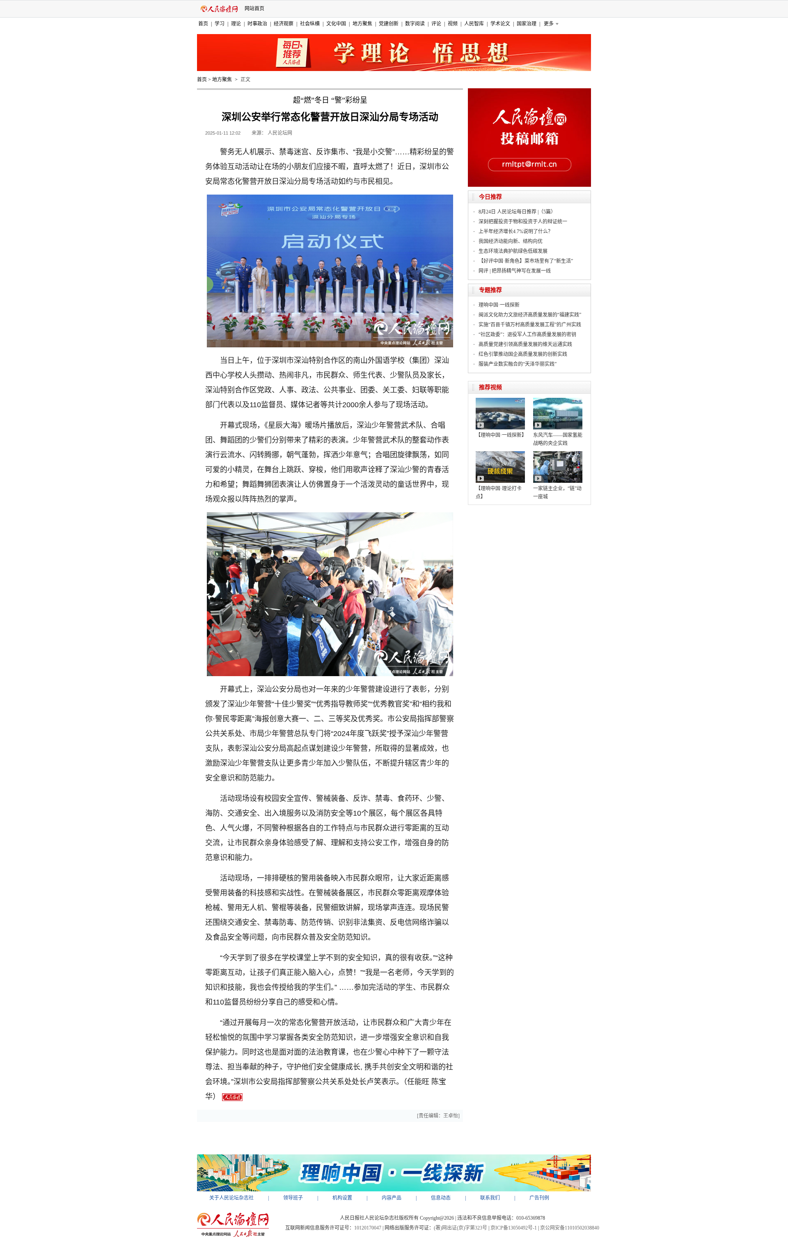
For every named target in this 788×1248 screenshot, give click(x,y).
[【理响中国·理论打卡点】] (500, 454)
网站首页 (254, 8)
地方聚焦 (362, 24)
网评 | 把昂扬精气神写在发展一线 (515, 271)
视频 (453, 24)
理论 (236, 24)
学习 (219, 24)
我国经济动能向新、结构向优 (511, 241)
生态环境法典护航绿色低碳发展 (513, 251)
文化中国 (336, 24)
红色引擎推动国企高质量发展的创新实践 (523, 354)
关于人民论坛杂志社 (231, 1198)
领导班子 (293, 1198)
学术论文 (500, 24)
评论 (436, 24)
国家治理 (526, 24)
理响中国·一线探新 (499, 305)
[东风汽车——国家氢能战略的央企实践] (557, 401)
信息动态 (441, 1198)
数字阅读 (415, 24)
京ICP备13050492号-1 (513, 1228)
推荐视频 (490, 387)
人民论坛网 (280, 133)
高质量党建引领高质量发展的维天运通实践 (525, 344)
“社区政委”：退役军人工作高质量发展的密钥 (527, 334)
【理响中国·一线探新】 (501, 435)
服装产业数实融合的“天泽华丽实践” (518, 364)
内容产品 (391, 1198)
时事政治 (257, 24)
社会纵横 (310, 24)
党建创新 (389, 24)
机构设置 (342, 1198)
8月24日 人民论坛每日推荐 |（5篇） (517, 212)
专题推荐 (490, 290)
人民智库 (474, 24)
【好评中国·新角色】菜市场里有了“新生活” (526, 261)
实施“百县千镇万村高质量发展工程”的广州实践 (530, 325)
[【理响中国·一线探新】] (500, 401)
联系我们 (490, 1198)
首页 (203, 24)
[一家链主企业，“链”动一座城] (557, 454)
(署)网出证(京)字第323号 (460, 1228)
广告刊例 (539, 1198)
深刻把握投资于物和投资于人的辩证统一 (523, 222)
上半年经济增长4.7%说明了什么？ (516, 231)
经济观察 (283, 24)
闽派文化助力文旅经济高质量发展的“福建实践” (530, 315)
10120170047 (367, 1228)
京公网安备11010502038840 (569, 1228)
